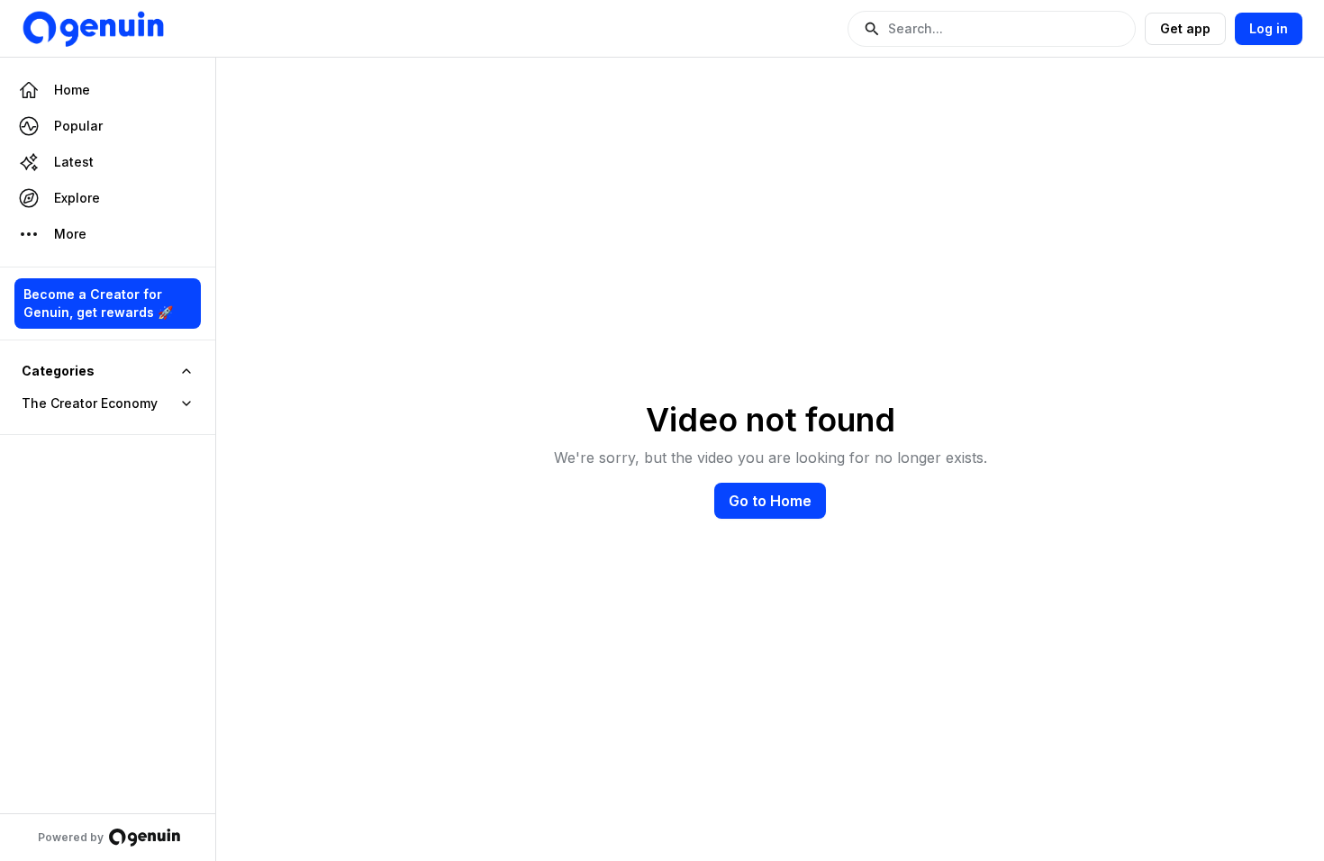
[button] (992, 29)
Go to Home (770, 501)
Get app (1185, 28)
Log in (1268, 28)
